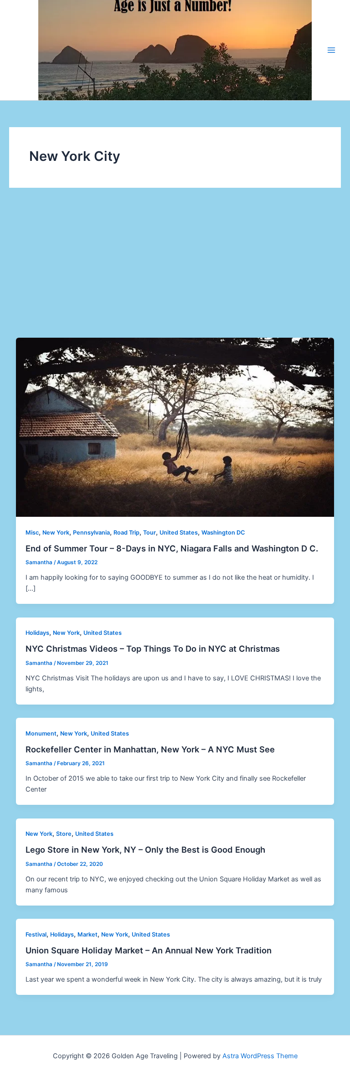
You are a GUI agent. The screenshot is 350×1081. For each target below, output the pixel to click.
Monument (41, 733)
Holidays (37, 632)
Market (87, 934)
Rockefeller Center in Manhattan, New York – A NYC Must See (150, 749)
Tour (149, 532)
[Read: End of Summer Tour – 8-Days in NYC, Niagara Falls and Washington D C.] (175, 426)
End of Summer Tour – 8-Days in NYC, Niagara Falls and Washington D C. (172, 548)
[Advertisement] (175, 269)
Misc (32, 532)
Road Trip (126, 532)
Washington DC (223, 532)
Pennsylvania (91, 532)
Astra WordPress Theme (260, 1056)
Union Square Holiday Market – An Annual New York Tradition (149, 950)
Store (64, 833)
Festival (36, 934)
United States (179, 532)
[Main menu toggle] (331, 50)
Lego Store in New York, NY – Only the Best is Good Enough (145, 849)
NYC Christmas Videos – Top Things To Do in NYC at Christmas (153, 648)
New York (55, 532)
